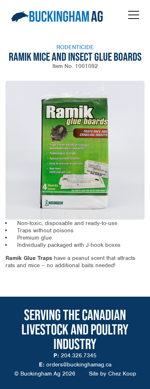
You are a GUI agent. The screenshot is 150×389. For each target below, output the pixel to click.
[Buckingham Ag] (57, 16)
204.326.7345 (78, 355)
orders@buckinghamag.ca (78, 364)
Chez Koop (122, 373)
